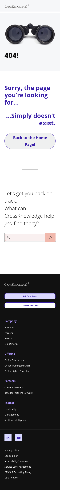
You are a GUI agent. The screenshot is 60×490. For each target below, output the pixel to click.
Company (10, 321)
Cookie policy (11, 455)
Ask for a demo (30, 296)
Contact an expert (30, 305)
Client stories (11, 343)
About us (9, 327)
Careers (8, 332)
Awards (8, 338)
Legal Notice (11, 477)
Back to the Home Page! (30, 141)
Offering (9, 353)
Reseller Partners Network (18, 392)
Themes (9, 402)
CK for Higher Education (17, 371)
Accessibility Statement (16, 461)
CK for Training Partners (17, 365)
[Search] (50, 237)
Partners (10, 381)
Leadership (10, 409)
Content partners (13, 387)
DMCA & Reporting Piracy (18, 472)
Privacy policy (11, 450)
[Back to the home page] (16, 5)
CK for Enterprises (14, 360)
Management (11, 414)
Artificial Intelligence (15, 420)
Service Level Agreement (17, 466)
